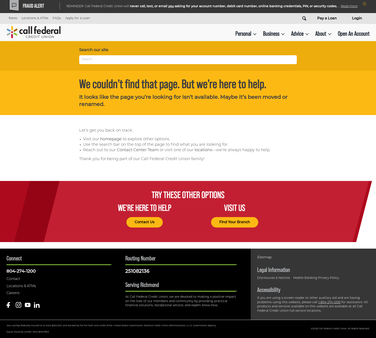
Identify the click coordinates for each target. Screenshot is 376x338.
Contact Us (144, 222)
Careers (13, 293)
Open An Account (353, 33)
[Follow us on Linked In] (37, 306)
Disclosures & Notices (273, 278)
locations (203, 150)
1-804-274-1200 (329, 302)
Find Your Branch (234, 222)
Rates (13, 18)
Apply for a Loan (77, 18)
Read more (349, 6)
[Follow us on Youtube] (27, 306)
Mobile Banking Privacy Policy (316, 278)
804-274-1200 (21, 271)
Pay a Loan (327, 18)
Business (271, 33)
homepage (111, 139)
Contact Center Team (138, 150)
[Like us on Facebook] (9, 306)
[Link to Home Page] (33, 33)
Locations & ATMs (35, 18)
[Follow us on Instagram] (18, 306)
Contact (13, 279)
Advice (297, 33)
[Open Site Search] (304, 18)
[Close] (364, 3)
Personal (243, 33)
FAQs (57, 18)
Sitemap (264, 257)
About (320, 33)
